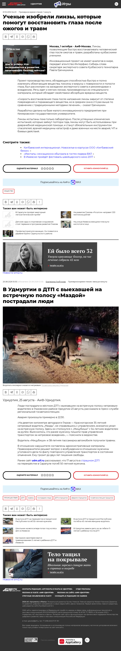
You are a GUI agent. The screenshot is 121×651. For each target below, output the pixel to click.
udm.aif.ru (38, 460)
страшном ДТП (90, 460)
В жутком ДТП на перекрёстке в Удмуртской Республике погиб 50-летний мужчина (36, 520)
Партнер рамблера (48, 640)
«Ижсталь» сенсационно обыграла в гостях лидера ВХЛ (58, 153)
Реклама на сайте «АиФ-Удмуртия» (73, 593)
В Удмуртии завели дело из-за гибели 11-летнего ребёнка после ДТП (92, 529)
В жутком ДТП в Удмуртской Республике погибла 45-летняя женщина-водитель (92, 520)
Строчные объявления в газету (36, 596)
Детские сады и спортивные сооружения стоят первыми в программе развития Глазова (36, 223)
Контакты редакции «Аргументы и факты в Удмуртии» (47, 589)
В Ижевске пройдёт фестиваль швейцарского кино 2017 (58, 157)
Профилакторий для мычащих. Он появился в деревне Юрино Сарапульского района (36, 232)
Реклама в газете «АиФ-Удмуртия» (38, 593)
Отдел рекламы (83, 589)
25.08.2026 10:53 (10, 282)
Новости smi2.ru (12, 272)
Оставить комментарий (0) (96, 168)
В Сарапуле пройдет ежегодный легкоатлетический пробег (30, 213)
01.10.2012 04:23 (9, 12)
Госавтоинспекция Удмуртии (55, 385)
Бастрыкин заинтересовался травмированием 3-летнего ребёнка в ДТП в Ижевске (35, 540)
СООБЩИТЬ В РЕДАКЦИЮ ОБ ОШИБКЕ (71, 596)
